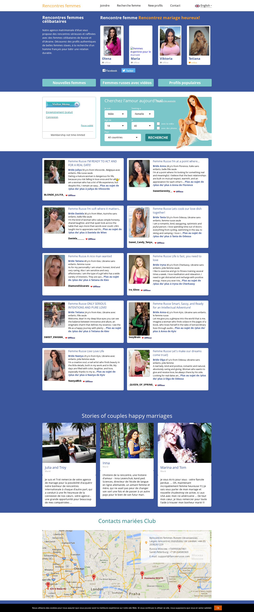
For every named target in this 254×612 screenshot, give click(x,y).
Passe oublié (87, 125)
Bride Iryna (159, 264)
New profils (155, 5)
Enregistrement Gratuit (59, 112)
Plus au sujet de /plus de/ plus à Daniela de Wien (95, 231)
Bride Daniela (76, 213)
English (205, 5)
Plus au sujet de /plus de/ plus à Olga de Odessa (179, 377)
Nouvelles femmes (69, 82)
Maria (135, 58)
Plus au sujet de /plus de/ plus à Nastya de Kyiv (91, 373)
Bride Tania (159, 217)
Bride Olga (159, 359)
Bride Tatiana (76, 261)
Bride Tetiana (76, 312)
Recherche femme (129, 5)
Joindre (105, 5)
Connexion (52, 117)
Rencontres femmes (61, 5)
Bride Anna (159, 166)
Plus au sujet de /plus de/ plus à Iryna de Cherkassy (177, 282)
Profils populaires (185, 82)
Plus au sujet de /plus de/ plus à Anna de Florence (178, 183)
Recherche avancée (166, 100)
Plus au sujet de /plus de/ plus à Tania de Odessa (177, 234)
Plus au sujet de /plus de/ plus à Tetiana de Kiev (94, 329)
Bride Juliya (75, 169)
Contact (175, 5)
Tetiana (194, 58)
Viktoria (166, 58)
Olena (106, 58)
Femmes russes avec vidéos (127, 82)
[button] (110, 70)
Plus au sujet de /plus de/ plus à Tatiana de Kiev (93, 278)
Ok (218, 607)
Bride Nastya (75, 356)
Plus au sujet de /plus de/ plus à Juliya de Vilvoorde (93, 187)
